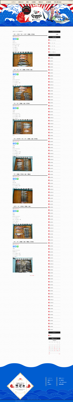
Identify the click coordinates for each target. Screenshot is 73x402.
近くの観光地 (48, 2)
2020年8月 (51, 272)
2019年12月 (51, 296)
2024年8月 (51, 129)
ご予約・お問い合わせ (57, 2)
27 (54, 350)
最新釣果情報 (61, 384)
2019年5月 (51, 317)
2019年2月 (51, 326)
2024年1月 (51, 150)
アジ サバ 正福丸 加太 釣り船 (21, 103)
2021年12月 (51, 225)
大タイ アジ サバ (53, 40)
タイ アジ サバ (52, 43)
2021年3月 (51, 251)
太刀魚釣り (33, 2)
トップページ (13, 2)
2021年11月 (51, 228)
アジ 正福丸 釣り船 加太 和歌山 (22, 174)
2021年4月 (51, 248)
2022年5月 (51, 210)
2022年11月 (51, 192)
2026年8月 (51, 57)
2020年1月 (51, 293)
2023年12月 (51, 153)
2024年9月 (51, 126)
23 (59, 348)
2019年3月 (51, 323)
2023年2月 (51, 183)
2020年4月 (51, 284)
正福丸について (20, 2)
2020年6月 (51, 278)
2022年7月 (51, 204)
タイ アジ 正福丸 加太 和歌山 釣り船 (23, 241)
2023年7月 (51, 168)
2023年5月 (51, 174)
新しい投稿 (33, 275)
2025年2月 (51, 111)
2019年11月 (51, 299)
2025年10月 (51, 87)
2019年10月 (51, 302)
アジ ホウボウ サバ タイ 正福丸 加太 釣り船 (25, 138)
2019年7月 (51, 311)
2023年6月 (51, 171)
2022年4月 (51, 213)
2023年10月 (51, 159)
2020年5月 (51, 281)
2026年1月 (51, 78)
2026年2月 (51, 75)
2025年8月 (51, 93)
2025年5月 (51, 102)
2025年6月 (51, 99)
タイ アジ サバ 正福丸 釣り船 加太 (23, 69)
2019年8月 (51, 308)
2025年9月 (51, 90)
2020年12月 (51, 260)
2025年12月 (51, 81)
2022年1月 (51, 222)
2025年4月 (51, 105)
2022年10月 (51, 195)
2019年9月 (51, 305)
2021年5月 (51, 245)
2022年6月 (51, 207)
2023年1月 (51, 186)
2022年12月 (51, 189)
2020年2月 (51, 290)
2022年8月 (51, 201)
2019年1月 (51, 329)
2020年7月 (51, 275)
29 (57, 350)
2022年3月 (51, 216)
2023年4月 (51, 177)
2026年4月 (51, 69)
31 (49, 352)
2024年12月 (51, 117)
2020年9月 (51, 269)
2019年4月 (51, 320)
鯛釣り (27, 2)
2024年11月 (51, 120)
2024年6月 (51, 135)
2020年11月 (51, 263)
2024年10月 (51, 123)
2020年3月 (51, 287)
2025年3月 (51, 108)
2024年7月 (51, 132)
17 (49, 348)
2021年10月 (51, 231)
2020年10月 (51, 266)
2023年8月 (51, 165)
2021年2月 (51, 254)
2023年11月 (51, 156)
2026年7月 (51, 60)
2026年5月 (51, 66)
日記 (50, 335)
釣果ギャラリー (40, 2)
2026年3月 (51, 72)
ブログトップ (54, 31)
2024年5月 (51, 138)
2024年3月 (51, 144)
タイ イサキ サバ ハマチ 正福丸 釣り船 (24, 34)
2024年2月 (51, 147)
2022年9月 (51, 198)
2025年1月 (51, 114)
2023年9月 (51, 162)
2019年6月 (51, 314)
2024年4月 (51, 141)
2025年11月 (51, 84)
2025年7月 (51, 96)
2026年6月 (51, 63)
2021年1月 (51, 257)
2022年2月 (51, 219)
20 (54, 348)
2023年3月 (51, 180)
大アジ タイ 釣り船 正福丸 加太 (22, 206)
